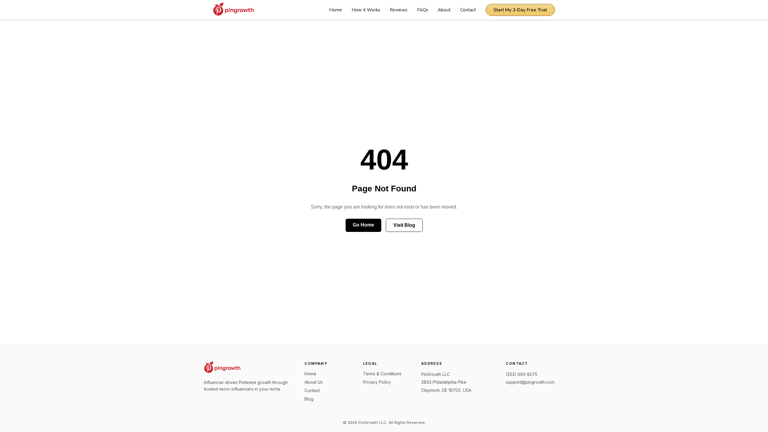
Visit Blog (404, 225)
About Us (313, 382)
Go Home (363, 224)
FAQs (422, 10)
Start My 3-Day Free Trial (520, 10)
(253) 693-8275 (521, 374)
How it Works (366, 10)
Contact (468, 10)
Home (335, 10)
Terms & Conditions (382, 373)
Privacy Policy (377, 382)
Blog (309, 398)
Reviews (398, 10)
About (444, 10)
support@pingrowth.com (530, 382)
